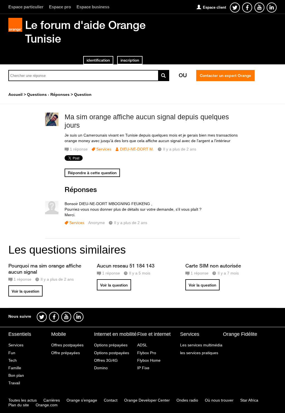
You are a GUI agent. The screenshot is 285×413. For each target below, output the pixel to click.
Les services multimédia (201, 345)
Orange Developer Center (147, 400)
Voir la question (25, 291)
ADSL (142, 345)
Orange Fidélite (240, 334)
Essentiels (19, 334)
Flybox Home (149, 360)
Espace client (214, 7)
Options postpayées (111, 353)
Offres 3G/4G (106, 360)
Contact (110, 400)
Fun (11, 353)
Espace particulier (25, 6)
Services (103, 149)
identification (98, 60)
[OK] (163, 75)
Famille (14, 368)
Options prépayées (110, 345)
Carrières (51, 400)
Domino (101, 368)
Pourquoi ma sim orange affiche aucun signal (44, 269)
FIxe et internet (154, 334)
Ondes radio (187, 400)
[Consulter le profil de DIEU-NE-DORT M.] (51, 125)
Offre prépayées (65, 353)
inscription (130, 60)
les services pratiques (199, 353)
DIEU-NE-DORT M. (137, 149)
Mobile (58, 334)
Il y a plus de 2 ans (130, 222)
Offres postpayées (67, 345)
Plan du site (18, 405)
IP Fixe (143, 368)
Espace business (93, 6)
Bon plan (16, 375)
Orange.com (47, 405)
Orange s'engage (82, 400)
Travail (14, 383)
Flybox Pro (146, 353)
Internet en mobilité (115, 334)
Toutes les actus (22, 400)
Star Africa (249, 400)
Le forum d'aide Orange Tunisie (85, 31)
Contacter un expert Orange (225, 75)
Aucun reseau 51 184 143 (125, 266)
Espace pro (60, 6)
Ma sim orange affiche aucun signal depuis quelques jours (147, 121)
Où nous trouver (219, 400)
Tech (12, 360)
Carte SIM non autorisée (213, 266)
